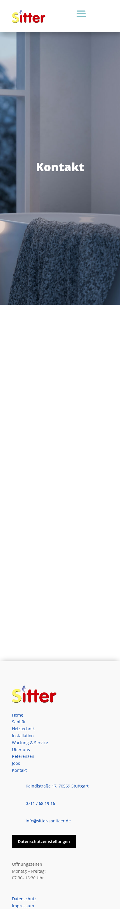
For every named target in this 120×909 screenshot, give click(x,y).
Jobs (16, 763)
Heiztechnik (23, 728)
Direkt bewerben (40, 631)
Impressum (23, 905)
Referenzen (23, 756)
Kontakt (19, 770)
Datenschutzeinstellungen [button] (44, 841)
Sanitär (19, 721)
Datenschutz (24, 898)
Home (17, 715)
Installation (23, 735)
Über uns (21, 749)
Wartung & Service (30, 742)
